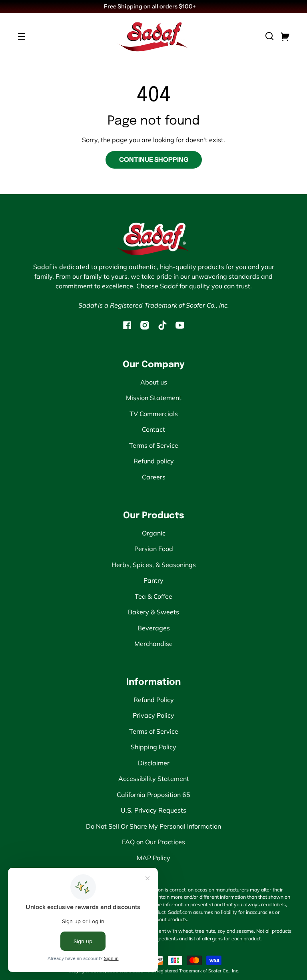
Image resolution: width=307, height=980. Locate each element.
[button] (269, 36)
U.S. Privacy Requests (153, 810)
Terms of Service (153, 445)
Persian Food (153, 549)
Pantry (153, 580)
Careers (153, 477)
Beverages (154, 628)
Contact (153, 429)
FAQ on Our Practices (153, 842)
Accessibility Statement (153, 779)
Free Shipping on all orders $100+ (150, 6)
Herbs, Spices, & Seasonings (154, 565)
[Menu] (21, 36)
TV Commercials (154, 414)
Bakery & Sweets (153, 612)
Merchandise (153, 644)
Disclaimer (153, 763)
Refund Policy (154, 700)
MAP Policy (153, 858)
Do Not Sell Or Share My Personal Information (153, 826)
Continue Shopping (153, 159)
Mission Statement (153, 398)
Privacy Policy (153, 715)
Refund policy (154, 461)
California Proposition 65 (153, 795)
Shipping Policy (153, 747)
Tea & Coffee (153, 596)
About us (153, 382)
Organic (153, 533)
